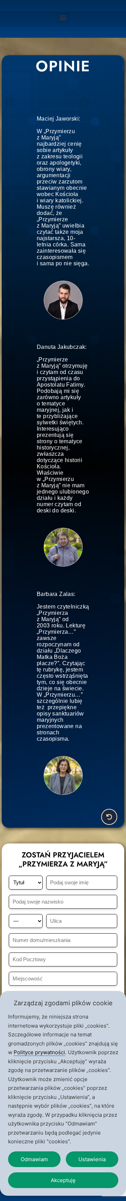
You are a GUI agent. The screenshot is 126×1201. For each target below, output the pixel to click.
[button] (63, 17)
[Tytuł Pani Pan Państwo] (26, 883)
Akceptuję (63, 1180)
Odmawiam (34, 1159)
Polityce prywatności (39, 1052)
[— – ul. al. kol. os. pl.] (26, 921)
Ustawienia (92, 1159)
